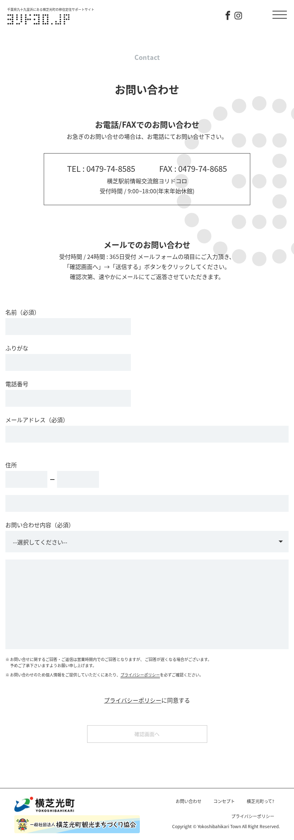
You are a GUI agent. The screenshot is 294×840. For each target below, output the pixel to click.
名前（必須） (22, 312)
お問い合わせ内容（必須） (39, 524)
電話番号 (16, 383)
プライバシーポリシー (140, 675)
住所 (11, 465)
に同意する (147, 700)
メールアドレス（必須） (36, 419)
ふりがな (16, 348)
